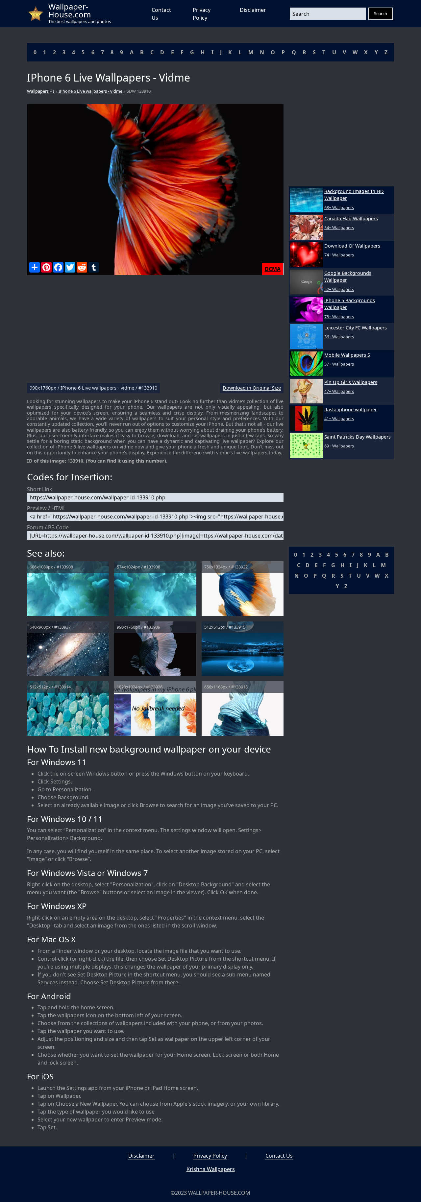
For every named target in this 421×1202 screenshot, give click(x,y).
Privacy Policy (210, 1155)
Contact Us (279, 1155)
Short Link (39, 489)
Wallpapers (38, 91)
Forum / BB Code (48, 527)
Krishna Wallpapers (210, 1169)
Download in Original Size (252, 388)
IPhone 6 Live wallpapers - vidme (90, 91)
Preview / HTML (46, 508)
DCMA (273, 269)
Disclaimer (253, 9)
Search (380, 13)
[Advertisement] (155, 332)
